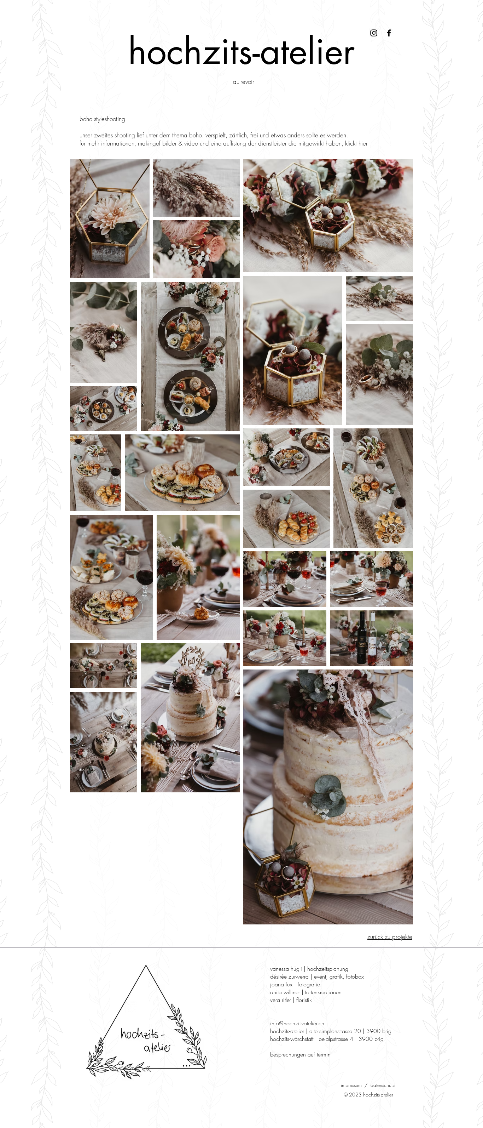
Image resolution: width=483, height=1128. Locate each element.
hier (363, 143)
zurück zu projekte (389, 937)
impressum (351, 1085)
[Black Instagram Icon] (373, 33)
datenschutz (383, 1085)
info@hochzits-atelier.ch (297, 1023)
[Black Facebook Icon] (389, 33)
